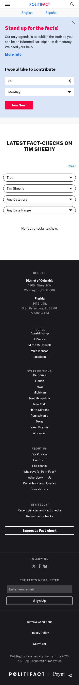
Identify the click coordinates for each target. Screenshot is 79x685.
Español (52, 13)
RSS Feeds (39, 504)
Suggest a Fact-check (39, 531)
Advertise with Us (39, 477)
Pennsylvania (39, 415)
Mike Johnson (39, 351)
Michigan (39, 392)
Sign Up (39, 601)
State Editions (39, 371)
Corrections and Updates (39, 483)
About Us (39, 448)
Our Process (39, 454)
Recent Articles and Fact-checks (39, 510)
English (27, 13)
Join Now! (19, 105)
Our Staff (39, 460)
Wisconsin (39, 433)
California (39, 375)
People (39, 330)
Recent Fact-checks (39, 516)
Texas (39, 421)
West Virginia (39, 427)
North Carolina (39, 409)
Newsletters (39, 489)
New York (39, 404)
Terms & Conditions (39, 622)
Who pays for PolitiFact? (39, 471)
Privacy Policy (39, 632)
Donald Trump (39, 333)
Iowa (39, 386)
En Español (39, 465)
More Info (13, 54)
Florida (39, 381)
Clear (72, 166)
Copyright (39, 643)
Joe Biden (39, 356)
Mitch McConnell (39, 345)
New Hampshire (39, 398)
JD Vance (40, 339)
